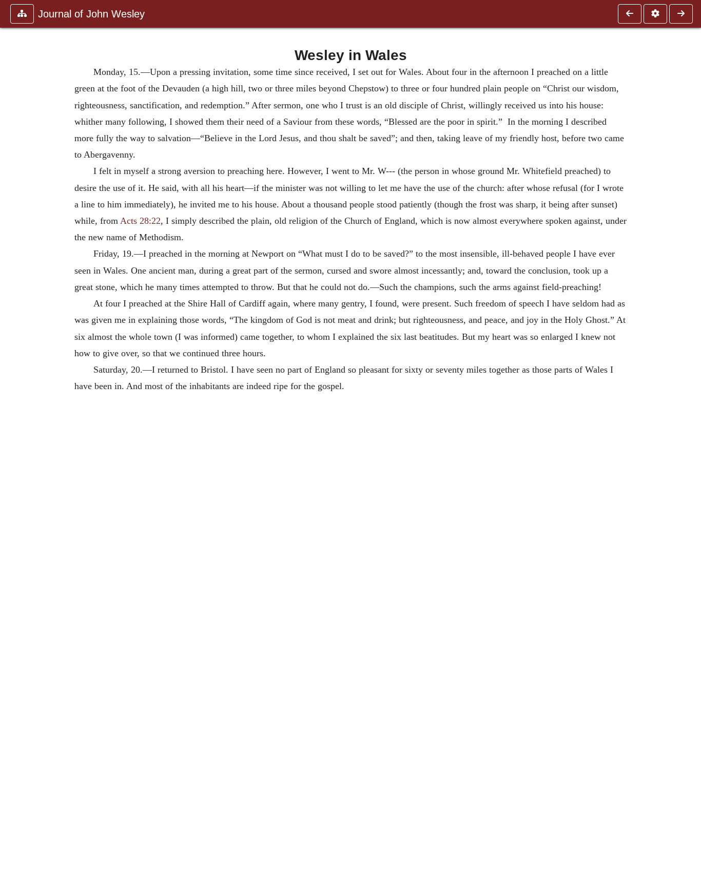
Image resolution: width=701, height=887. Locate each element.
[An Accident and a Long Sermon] (629, 14)
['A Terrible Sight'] (681, 14)
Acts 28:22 (140, 221)
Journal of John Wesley (91, 14)
